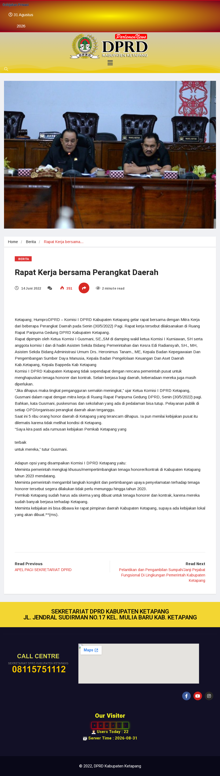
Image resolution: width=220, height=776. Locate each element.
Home (13, 242)
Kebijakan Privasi (15, 5)
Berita (31, 242)
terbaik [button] (20, 442)
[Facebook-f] (186, 696)
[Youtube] (197, 696)
